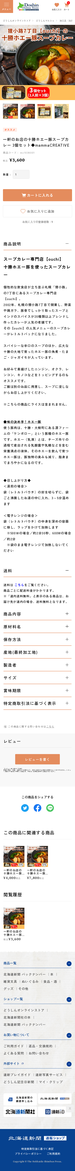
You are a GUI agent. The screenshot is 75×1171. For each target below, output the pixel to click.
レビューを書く (37, 759)
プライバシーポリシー (28, 1153)
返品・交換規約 (40, 1045)
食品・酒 (50, 981)
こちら (50, 726)
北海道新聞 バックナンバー (24, 974)
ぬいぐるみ (30, 981)
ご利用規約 (53, 1153)
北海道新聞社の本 (17, 1017)
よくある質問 (13, 1053)
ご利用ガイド (13, 1045)
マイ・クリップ (51, 1081)
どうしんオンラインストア (17, 20)
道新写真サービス (49, 1074)
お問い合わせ (39, 1053)
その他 (23, 988)
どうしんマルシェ (45, 20)
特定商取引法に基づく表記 (37, 1148)
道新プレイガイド (17, 1074)
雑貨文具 (10, 981)
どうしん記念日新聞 (18, 1081)
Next (70, 62)
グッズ (8, 988)
